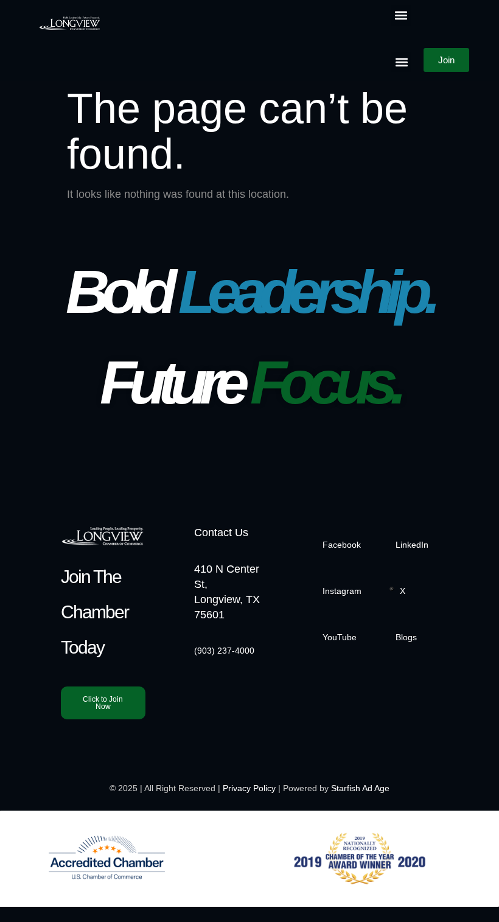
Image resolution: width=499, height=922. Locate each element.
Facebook (342, 545)
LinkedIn (412, 545)
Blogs (406, 637)
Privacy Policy (249, 788)
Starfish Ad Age (360, 788)
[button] (401, 15)
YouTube (340, 637)
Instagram (342, 591)
